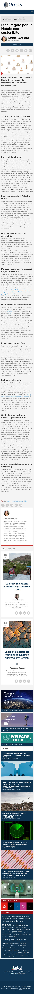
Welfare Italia (11, 956)
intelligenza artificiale (14, 939)
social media (23, 953)
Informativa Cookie (26, 972)
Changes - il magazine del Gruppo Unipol (14, 18)
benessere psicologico (18, 918)
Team (4, 972)
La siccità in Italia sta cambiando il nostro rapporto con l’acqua (17, 654)
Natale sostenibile (20, 501)
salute (4, 950)
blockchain (5, 921)
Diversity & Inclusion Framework (17, 973)
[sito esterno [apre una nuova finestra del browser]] (17, 968)
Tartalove (9, 311)
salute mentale (13, 950)
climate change (22, 925)
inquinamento (22, 936)
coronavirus (11, 927)
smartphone (5, 953)
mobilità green (12, 945)
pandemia (17, 948)
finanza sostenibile (6, 932)
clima (13, 925)
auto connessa (6, 916)
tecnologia (21, 955)
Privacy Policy (16, 972)
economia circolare (9, 929)
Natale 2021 (10, 501)
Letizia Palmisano (18, 37)
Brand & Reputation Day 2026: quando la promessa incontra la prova (16, 755)
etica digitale (20, 929)
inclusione (5, 936)
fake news (27, 929)
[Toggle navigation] (31, 12)
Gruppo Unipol (13, 934)
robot (29, 948)
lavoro (23, 943)
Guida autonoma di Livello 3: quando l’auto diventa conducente (14, 815)
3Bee (9, 313)
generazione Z (17, 932)
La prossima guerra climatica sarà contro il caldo (17, 586)
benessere (6, 918)
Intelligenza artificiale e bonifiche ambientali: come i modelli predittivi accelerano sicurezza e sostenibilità (17, 785)
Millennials (5, 945)
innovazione (13, 937)
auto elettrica (16, 916)
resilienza (24, 948)
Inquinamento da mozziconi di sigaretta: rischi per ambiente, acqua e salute (14, 844)
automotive (25, 916)
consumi (4, 927)
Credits (9, 972)
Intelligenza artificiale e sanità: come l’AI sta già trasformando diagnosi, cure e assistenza (15, 873)
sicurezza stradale (25, 950)
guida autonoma (25, 934)
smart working (13, 953)
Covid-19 (17, 927)
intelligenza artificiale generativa (10, 943)
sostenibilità (14, 955)
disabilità (24, 927)
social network (6, 955)
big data (27, 918)
